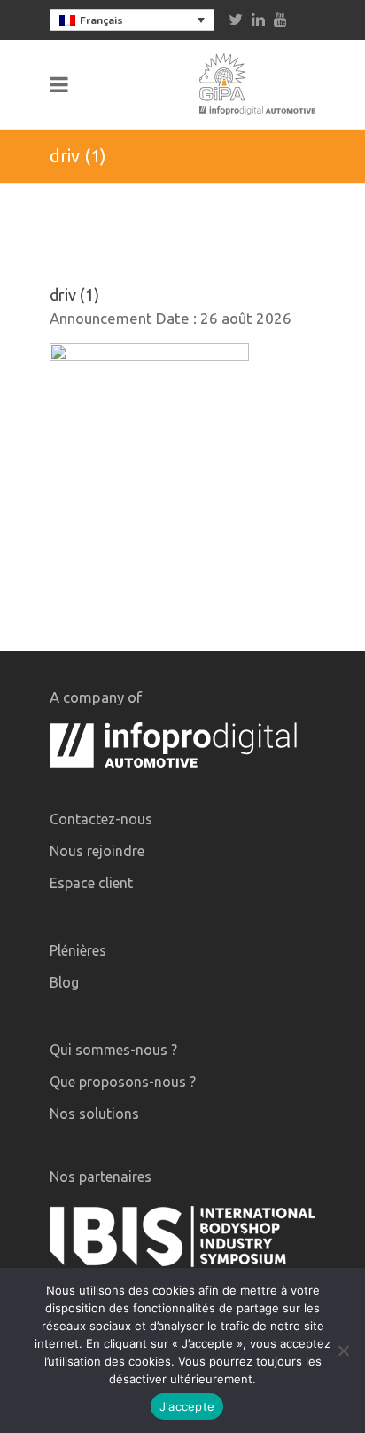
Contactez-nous (101, 819)
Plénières (78, 950)
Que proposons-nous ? (123, 1082)
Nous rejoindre (97, 851)
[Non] (343, 1350)
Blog (64, 982)
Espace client (91, 883)
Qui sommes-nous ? (113, 1050)
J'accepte (186, 1406)
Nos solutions (94, 1114)
